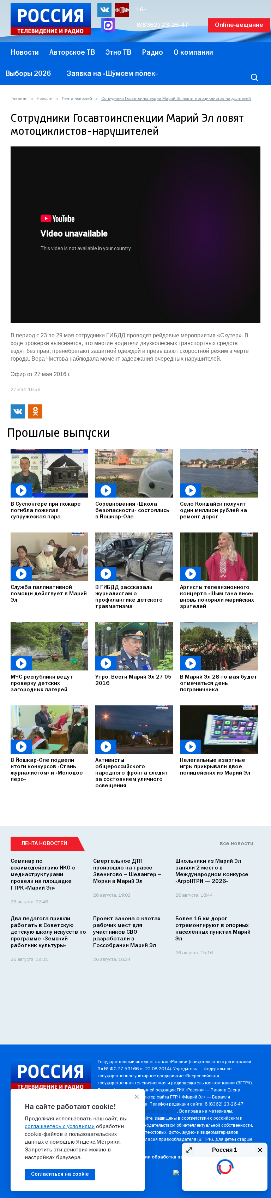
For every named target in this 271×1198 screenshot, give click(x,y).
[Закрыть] (137, 1096)
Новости (45, 99)
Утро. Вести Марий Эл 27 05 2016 (133, 680)
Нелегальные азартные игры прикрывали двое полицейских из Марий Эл (215, 767)
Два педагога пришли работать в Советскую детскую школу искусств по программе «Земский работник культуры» (48, 932)
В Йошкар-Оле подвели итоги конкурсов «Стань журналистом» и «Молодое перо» (47, 770)
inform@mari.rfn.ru (158, 1111)
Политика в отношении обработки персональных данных (163, 1157)
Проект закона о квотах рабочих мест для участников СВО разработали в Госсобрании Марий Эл (127, 932)
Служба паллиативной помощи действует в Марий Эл (49, 594)
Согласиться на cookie (60, 1174)
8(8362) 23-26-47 (162, 25)
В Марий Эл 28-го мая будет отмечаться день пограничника (218, 683)
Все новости (236, 843)
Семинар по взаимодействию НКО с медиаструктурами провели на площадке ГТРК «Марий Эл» (43, 875)
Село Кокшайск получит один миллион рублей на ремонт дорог (213, 510)
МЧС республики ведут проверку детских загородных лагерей (42, 683)
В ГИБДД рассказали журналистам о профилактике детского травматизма (129, 597)
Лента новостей (77, 99)
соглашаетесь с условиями (60, 1126)
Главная (19, 99)
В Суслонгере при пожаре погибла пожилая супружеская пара (46, 510)
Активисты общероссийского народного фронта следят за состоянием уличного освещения (131, 773)
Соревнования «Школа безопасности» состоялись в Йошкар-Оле (132, 510)
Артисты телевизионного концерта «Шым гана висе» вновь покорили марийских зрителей (217, 597)
